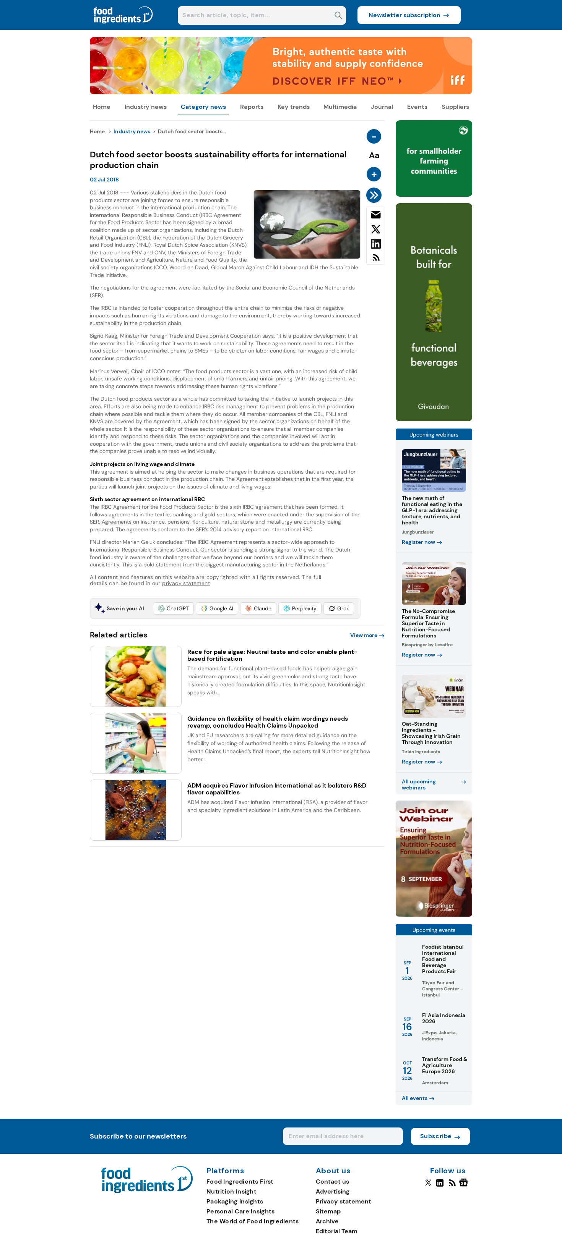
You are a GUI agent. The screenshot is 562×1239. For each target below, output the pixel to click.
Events (417, 106)
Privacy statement (343, 1201)
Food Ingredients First (240, 1181)
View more (363, 635)
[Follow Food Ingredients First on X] (428, 1186)
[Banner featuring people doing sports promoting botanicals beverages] (434, 419)
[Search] (338, 16)
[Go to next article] (375, 195)
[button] (173, 608)
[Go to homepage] (147, 1191)
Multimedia (340, 106)
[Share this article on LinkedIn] (376, 245)
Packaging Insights (234, 1201)
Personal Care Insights (240, 1211)
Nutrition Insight (231, 1191)
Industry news (146, 106)
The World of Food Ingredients (252, 1221)
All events (414, 1098)
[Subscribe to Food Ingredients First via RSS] (376, 260)
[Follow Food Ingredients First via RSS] (452, 1186)
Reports (251, 106)
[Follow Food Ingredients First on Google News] (464, 1186)
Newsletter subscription (404, 15)
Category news (203, 106)
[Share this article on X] (376, 230)
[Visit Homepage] (123, 27)
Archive (327, 1221)
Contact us (332, 1181)
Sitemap (328, 1211)
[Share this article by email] (376, 216)
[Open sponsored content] (281, 92)
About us (333, 1171)
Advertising (332, 1191)
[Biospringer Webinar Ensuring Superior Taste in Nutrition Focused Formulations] (434, 914)
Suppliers (455, 106)
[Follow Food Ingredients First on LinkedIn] (439, 1186)
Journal (382, 106)
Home (101, 106)
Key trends (294, 106)
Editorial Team (336, 1231)
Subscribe (436, 1136)
